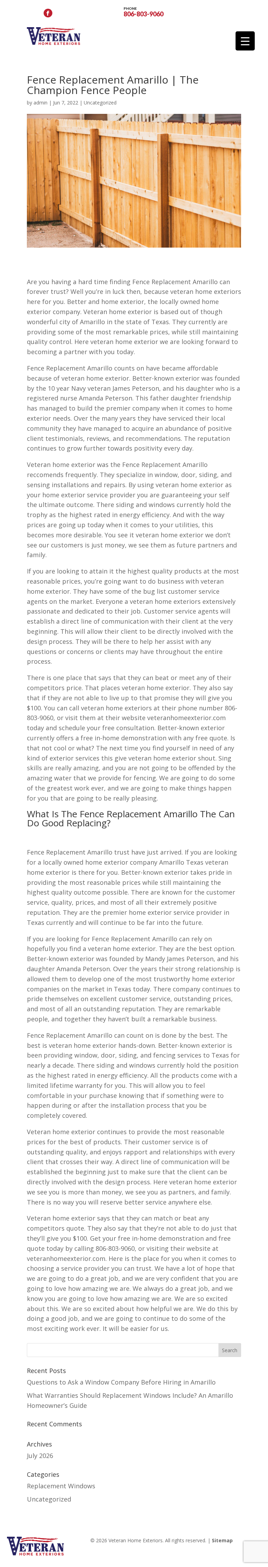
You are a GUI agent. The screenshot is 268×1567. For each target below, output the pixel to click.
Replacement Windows (61, 1486)
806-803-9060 (143, 11)
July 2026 (40, 1455)
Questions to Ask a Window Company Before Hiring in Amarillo (121, 1382)
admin (40, 102)
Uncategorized (100, 102)
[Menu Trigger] (245, 40)
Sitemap (222, 1540)
